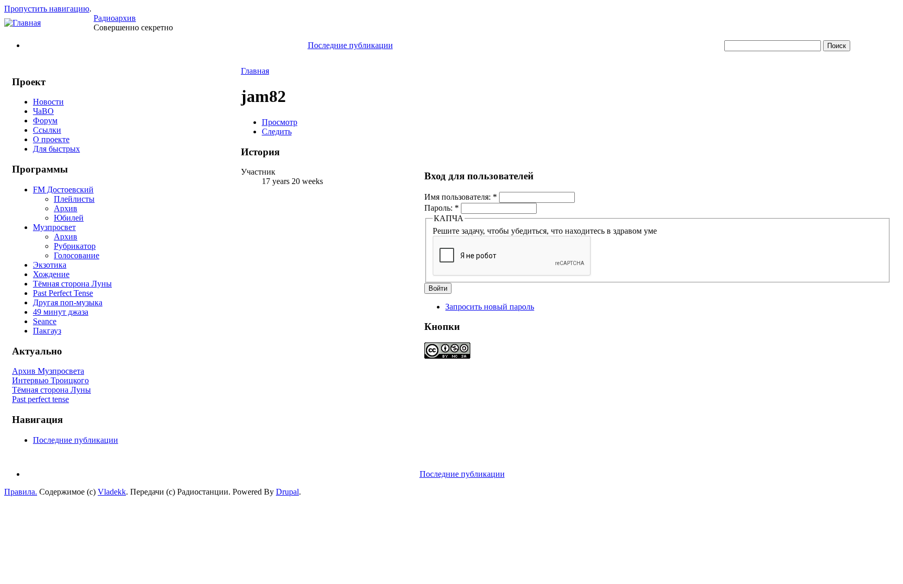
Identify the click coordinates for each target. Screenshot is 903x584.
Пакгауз (47, 330)
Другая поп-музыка (67, 302)
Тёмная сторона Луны (72, 283)
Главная (255, 70)
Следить (277, 131)
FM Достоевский (63, 189)
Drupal (287, 491)
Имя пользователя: (460, 196)
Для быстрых (56, 148)
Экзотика (49, 264)
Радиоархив (115, 18)
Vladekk (112, 491)
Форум (45, 120)
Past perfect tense (40, 399)
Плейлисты (74, 198)
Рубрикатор (75, 246)
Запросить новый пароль (489, 306)
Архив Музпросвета (48, 371)
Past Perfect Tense (63, 293)
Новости (48, 101)
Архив (65, 208)
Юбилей (69, 217)
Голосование (76, 255)
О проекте (51, 139)
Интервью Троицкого (50, 380)
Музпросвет (54, 227)
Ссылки (47, 129)
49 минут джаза (60, 311)
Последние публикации (350, 45)
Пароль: (441, 207)
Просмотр (279, 122)
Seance (44, 321)
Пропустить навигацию (46, 8)
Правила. (20, 491)
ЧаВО (43, 111)
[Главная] (22, 22)
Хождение (51, 274)
